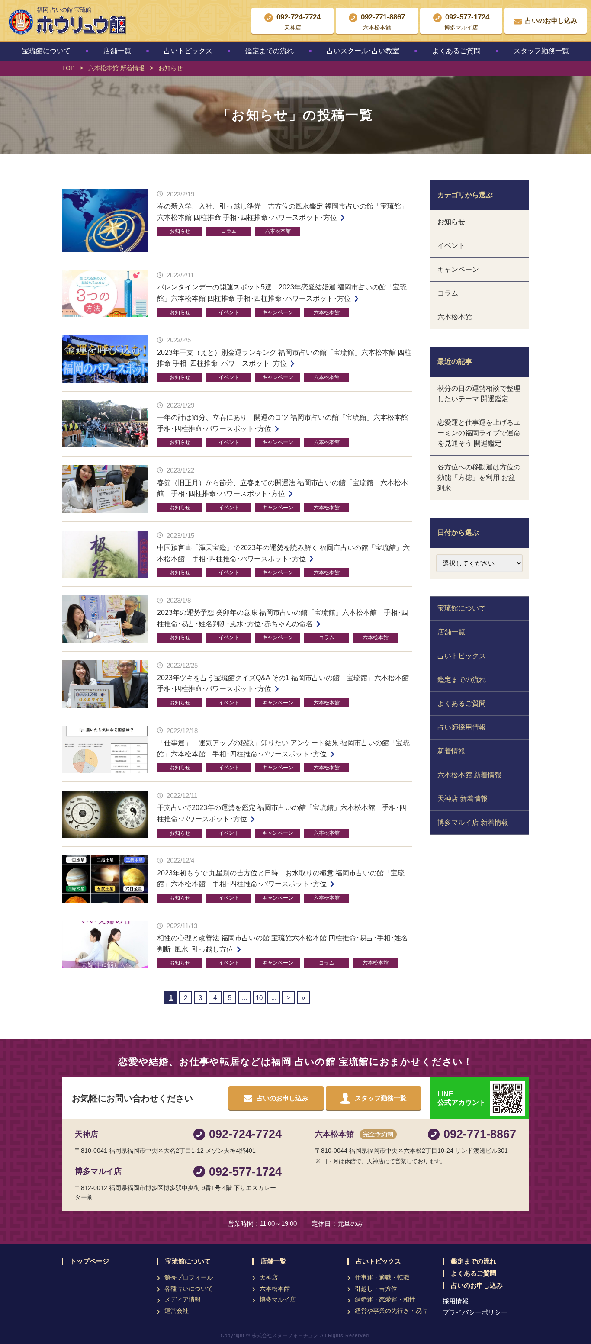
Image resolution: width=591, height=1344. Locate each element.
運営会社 (176, 1310)
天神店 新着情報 (462, 798)
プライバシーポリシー (475, 1312)
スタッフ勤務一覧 (541, 51)
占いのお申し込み (477, 1285)
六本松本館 (278, 231)
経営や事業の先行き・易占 (391, 1310)
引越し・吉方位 (376, 1288)
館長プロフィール (188, 1277)
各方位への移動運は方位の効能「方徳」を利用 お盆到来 (478, 477)
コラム (229, 231)
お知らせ (180, 231)
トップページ (89, 1261)
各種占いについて (188, 1288)
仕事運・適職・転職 (382, 1277)
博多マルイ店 (278, 1299)
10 (259, 997)
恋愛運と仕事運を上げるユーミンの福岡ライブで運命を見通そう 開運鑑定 (478, 433)
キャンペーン (277, 312)
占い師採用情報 (461, 727)
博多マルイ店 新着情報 (472, 822)
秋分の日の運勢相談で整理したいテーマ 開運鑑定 (478, 393)
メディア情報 (182, 1299)
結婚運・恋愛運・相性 (385, 1299)
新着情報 (451, 751)
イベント (228, 312)
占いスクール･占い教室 (363, 51)
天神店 (269, 1277)
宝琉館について (46, 51)
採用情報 (456, 1301)
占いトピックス (188, 51)
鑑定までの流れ (269, 51)
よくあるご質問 (456, 51)
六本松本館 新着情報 (469, 774)
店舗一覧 (117, 51)
